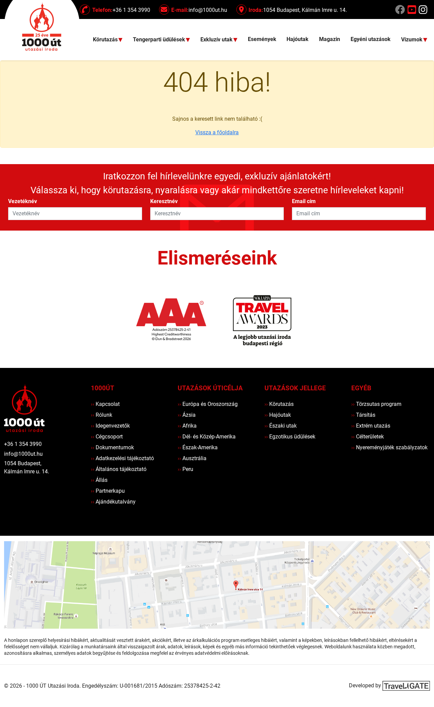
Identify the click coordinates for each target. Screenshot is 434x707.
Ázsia (187, 415)
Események (262, 39)
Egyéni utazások (371, 39)
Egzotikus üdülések (289, 436)
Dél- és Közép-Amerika (207, 436)
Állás (99, 480)
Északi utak (280, 426)
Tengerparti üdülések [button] (159, 40)
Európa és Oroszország (208, 404)
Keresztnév (164, 201)
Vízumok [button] (412, 40)
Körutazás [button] (106, 40)
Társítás (363, 415)
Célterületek (367, 436)
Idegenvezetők (110, 426)
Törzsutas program (376, 404)
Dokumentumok (112, 447)
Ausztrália (192, 458)
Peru (185, 469)
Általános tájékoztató (118, 469)
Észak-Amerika (198, 447)
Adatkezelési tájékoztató (122, 458)
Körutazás (279, 404)
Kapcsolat (105, 404)
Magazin (329, 39)
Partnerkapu (108, 491)
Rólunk (101, 415)
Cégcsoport (107, 436)
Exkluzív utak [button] (217, 40)
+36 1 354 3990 (23, 444)
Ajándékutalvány (113, 501)
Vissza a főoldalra (217, 132)
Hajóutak (298, 39)
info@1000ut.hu (23, 454)
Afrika (187, 426)
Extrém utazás (370, 426)
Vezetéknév (22, 201)
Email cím (304, 201)
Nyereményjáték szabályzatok (389, 447)
